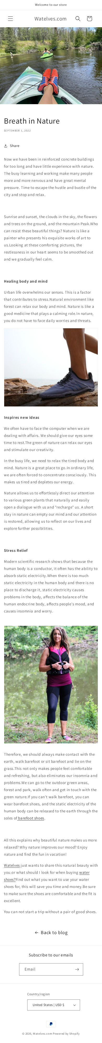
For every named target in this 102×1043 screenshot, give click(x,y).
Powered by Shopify (66, 1033)
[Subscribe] (77, 969)
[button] (10, 18)
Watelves (12, 865)
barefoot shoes (30, 818)
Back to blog (54, 932)
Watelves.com (42, 1033)
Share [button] (15, 145)
